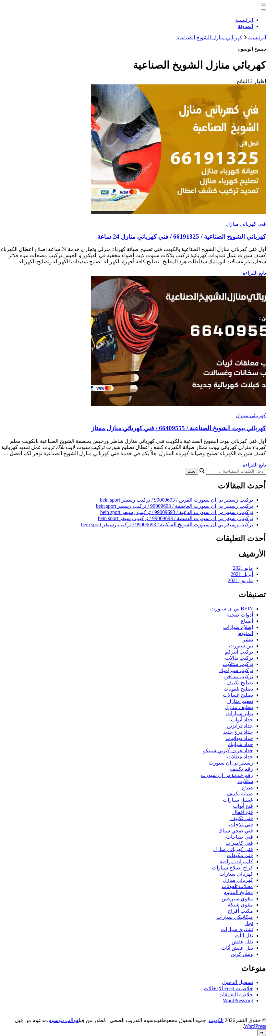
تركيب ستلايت (238, 664)
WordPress (255, 1026)
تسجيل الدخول (237, 982)
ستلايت (245, 781)
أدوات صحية (240, 615)
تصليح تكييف (239, 682)
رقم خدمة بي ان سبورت (227, 775)
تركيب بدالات (239, 658)
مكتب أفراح (240, 911)
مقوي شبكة (240, 904)
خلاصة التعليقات (235, 994)
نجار (248, 923)
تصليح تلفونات (238, 689)
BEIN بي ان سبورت (231, 608)
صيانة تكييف (240, 793)
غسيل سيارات (238, 800)
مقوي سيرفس (237, 898)
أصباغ (247, 621)
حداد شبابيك (240, 744)
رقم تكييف (241, 769)
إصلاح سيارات (238, 627)
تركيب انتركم (239, 652)
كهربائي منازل (251, 415)
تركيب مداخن (238, 676)
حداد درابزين (240, 726)
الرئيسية (244, 20)
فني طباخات (239, 837)
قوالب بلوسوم (63, 1020)
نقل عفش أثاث (237, 948)
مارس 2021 (240, 580)
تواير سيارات (239, 713)
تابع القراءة (254, 273)
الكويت (216, 1020)
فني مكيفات (240, 855)
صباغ (247, 787)
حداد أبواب (242, 719)
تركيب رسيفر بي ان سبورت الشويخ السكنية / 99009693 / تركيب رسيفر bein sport (167, 524)
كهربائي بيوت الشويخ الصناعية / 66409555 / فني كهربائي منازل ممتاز (178, 428)
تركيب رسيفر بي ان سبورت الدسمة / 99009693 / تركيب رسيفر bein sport (175, 518)
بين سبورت (241, 645)
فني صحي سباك (235, 830)
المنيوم (245, 633)
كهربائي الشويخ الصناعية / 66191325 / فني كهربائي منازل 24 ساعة (181, 236)
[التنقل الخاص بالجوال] (263, 5)
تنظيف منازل (239, 707)
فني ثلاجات (241, 824)
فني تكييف (241, 818)
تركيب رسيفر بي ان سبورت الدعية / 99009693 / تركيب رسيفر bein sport (176, 512)
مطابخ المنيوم (238, 892)
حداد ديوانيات (239, 738)
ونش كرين (242, 954)
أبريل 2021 (242, 574)
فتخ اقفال (242, 812)
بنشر (248, 639)
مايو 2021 (243, 568)
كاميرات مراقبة (236, 861)
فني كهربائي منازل (246, 224)
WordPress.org (238, 1000)
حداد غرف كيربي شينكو (228, 750)
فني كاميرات (239, 843)
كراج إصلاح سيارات (232, 867)
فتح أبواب (243, 806)
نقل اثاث (244, 935)
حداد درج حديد (238, 732)
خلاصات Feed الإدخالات (228, 988)
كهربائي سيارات (236, 874)
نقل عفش (242, 941)
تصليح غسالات (238, 695)
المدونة (245, 26)
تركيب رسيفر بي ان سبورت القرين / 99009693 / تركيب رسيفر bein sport (176, 500)
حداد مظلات (240, 756)
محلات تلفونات (237, 886)
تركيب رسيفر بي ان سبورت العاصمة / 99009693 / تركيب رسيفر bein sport (174, 506)
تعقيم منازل (240, 701)
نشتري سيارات (237, 929)
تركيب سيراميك (236, 670)
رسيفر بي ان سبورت (231, 763)
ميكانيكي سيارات (234, 917)
